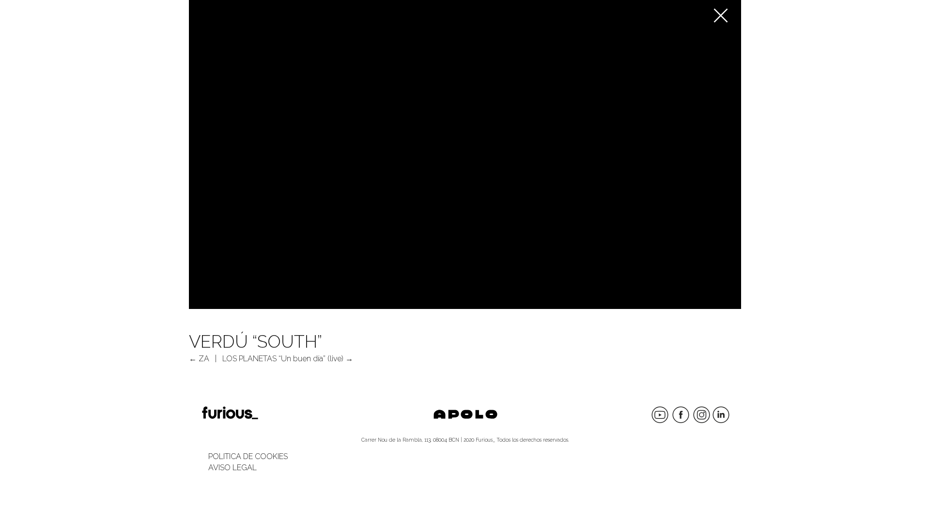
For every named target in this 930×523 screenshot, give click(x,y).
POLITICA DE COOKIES (248, 456)
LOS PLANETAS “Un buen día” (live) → (287, 358)
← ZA (199, 358)
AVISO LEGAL (232, 467)
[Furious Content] (723, 13)
